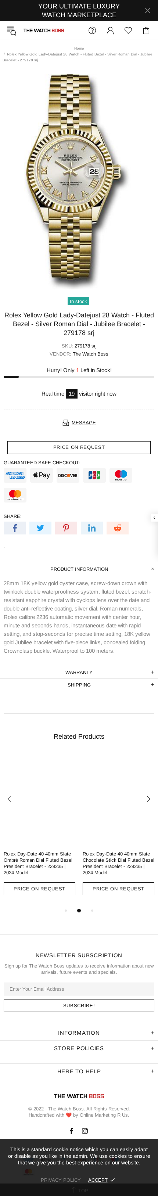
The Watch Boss (44, 30)
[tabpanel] (39, 830)
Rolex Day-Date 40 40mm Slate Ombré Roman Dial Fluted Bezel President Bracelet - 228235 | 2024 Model (38, 863)
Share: (13, 516)
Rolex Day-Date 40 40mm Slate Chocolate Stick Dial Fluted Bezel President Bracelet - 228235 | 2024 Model (118, 863)
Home (79, 48)
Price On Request (39, 888)
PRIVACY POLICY (61, 1180)
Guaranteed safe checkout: (42, 462)
